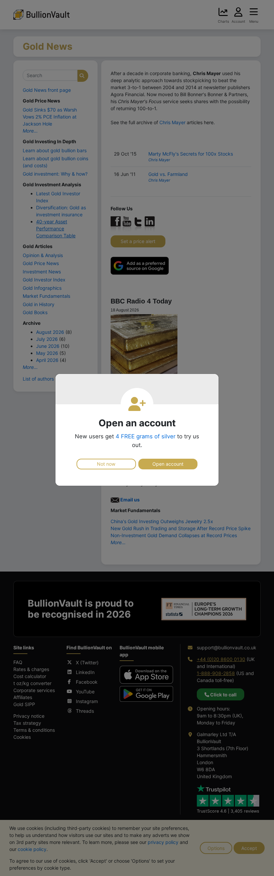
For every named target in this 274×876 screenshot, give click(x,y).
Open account (167, 464)
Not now (106, 464)
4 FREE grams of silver (145, 436)
